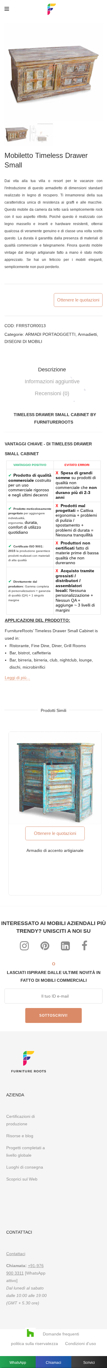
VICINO (96, 601)
